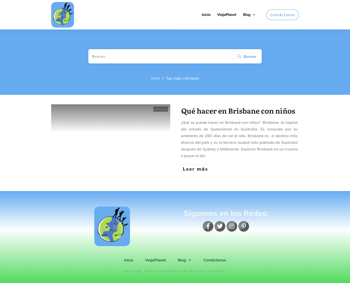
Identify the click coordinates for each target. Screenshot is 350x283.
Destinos (161, 109)
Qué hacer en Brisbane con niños (238, 110)
